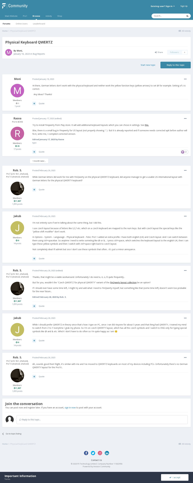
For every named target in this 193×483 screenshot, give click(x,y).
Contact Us (96, 460)
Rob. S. (17, 170)
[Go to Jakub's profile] (17, 228)
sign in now (70, 407)
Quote (41, 103)
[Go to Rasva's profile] (17, 133)
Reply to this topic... (31, 419)
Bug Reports (39, 53)
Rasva (17, 118)
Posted (43, 79)
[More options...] (185, 79)
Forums (6, 23)
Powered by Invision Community (96, 466)
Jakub (17, 216)
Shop (59, 16)
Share (160, 52)
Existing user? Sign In (162, 6)
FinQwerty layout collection (123, 282)
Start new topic (148, 65)
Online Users (22, 23)
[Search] (187, 16)
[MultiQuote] (34, 103)
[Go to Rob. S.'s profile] (17, 188)
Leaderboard (39, 23)
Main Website (11, 16)
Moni (19, 50)
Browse (36, 16)
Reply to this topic (176, 65)
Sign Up (184, 6)
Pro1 (25, 16)
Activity (49, 16)
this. (147, 125)
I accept (175, 477)
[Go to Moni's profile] (8, 52)
